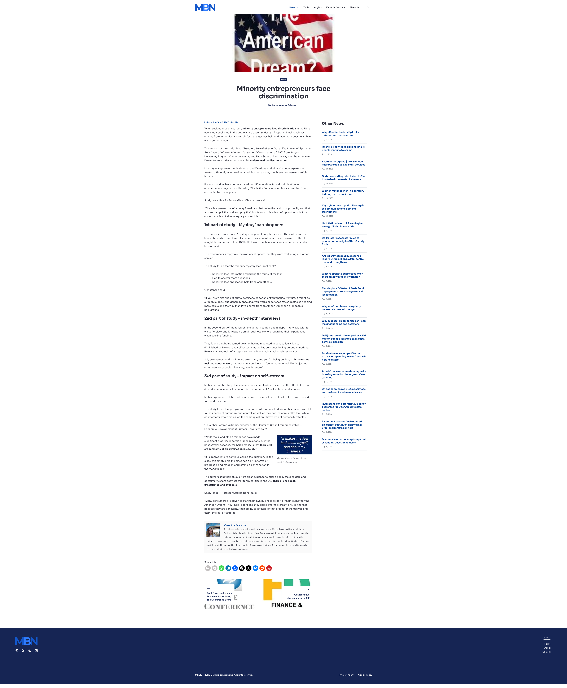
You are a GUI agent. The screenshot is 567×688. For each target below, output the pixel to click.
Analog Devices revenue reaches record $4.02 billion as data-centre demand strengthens (343, 259)
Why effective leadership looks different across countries (340, 134)
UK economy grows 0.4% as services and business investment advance (344, 390)
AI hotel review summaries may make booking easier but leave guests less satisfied (344, 374)
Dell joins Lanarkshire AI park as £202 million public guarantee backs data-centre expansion (344, 338)
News (292, 7)
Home (547, 643)
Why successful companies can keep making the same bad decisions (344, 322)
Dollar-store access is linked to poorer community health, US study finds (343, 241)
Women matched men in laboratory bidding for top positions (343, 192)
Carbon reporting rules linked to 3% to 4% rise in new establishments (343, 178)
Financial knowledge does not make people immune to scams (343, 148)
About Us (354, 7)
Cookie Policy (365, 675)
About (547, 647)
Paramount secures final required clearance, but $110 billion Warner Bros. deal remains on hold (342, 424)
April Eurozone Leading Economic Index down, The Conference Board (219, 596)
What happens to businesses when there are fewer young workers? (342, 275)
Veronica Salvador (287, 105)
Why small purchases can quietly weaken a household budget (341, 308)
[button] (368, 7)
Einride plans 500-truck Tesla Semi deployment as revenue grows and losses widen (343, 291)
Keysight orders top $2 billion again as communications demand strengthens (343, 208)
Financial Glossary (335, 7)
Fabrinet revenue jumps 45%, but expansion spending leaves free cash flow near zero (344, 356)
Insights (318, 7)
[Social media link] (16, 650)
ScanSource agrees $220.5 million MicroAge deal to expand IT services (343, 163)
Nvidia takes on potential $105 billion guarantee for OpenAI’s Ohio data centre (344, 407)
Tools (306, 7)
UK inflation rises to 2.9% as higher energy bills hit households (342, 225)
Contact (546, 651)
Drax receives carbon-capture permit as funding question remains (344, 441)
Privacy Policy (346, 675)
